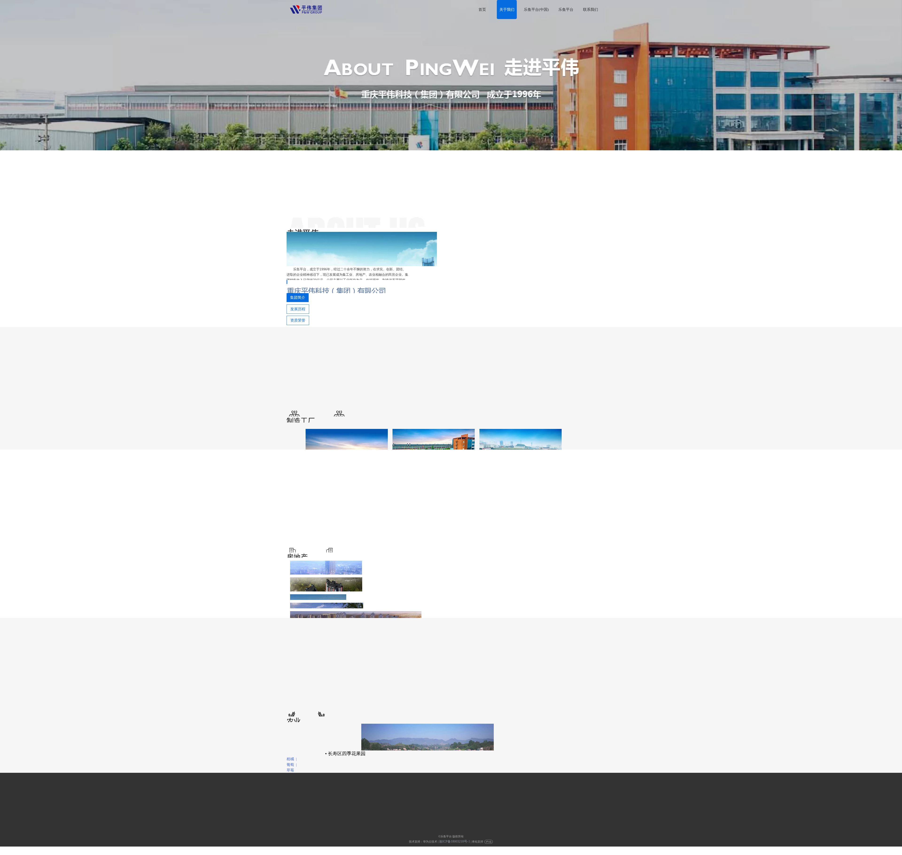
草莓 (290, 770)
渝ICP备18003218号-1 (454, 841)
